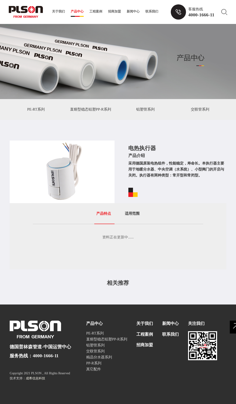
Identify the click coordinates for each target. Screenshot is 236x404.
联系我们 (151, 11)
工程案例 (95, 11)
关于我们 (58, 11)
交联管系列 (200, 109)
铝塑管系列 (145, 109)
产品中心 (77, 11)
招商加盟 (114, 11)
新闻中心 (133, 11)
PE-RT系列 (36, 109)
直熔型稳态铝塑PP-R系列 (90, 109)
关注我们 (196, 323)
